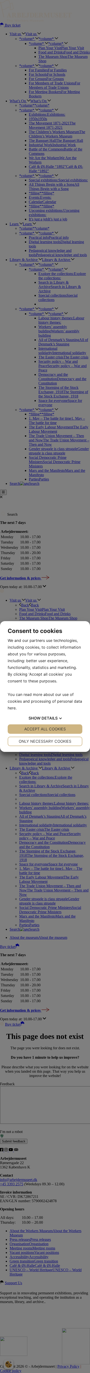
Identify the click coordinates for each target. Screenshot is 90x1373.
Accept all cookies (45, 729)
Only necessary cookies (45, 741)
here (12, 708)
